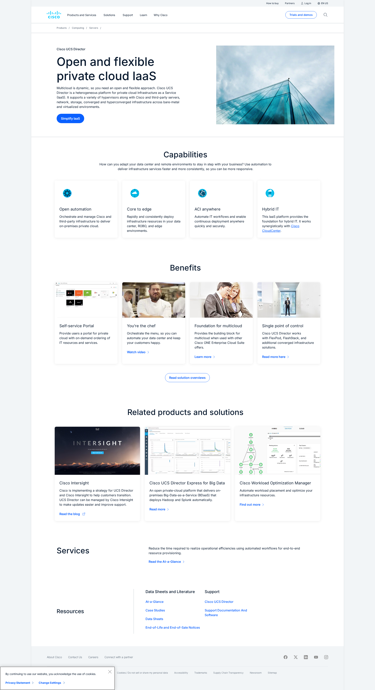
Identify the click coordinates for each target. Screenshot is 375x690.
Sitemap (272, 672)
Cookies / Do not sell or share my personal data (142, 672)
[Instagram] (326, 657)
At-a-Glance (154, 602)
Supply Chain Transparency (228, 672)
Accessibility (181, 672)
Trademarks (200, 672)
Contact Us (75, 657)
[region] (57, 678)
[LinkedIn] (306, 657)
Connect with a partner (118, 657)
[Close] (110, 672)
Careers (93, 657)
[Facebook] (286, 657)
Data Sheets (154, 619)
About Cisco (54, 657)
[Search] (325, 14)
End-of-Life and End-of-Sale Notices (173, 627)
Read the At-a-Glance (165, 562)
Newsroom (256, 672)
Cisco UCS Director (219, 602)
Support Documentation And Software (226, 612)
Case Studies (155, 610)
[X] (296, 657)
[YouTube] (316, 657)
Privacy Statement (17, 682)
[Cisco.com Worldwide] (54, 15)
